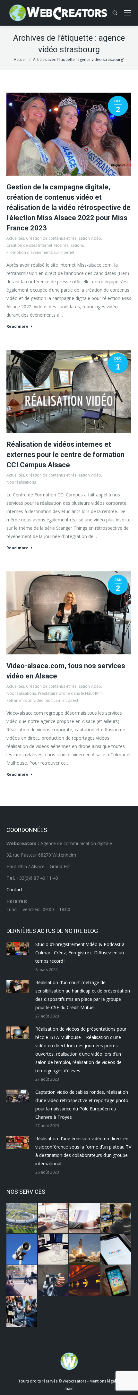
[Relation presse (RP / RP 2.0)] (22, 1312)
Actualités (15, 238)
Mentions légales (105, 1381)
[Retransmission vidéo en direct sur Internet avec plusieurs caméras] (116, 1218)
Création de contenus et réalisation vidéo (63, 238)
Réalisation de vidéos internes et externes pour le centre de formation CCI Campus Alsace (65, 454)
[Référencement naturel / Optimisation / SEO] (116, 1249)
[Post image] (17, 948)
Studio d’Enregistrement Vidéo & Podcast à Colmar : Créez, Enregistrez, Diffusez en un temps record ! (80, 952)
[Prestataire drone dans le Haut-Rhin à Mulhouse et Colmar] (22, 1218)
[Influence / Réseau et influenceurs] (53, 1281)
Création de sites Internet (29, 245)
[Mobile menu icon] (128, 13)
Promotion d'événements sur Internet (40, 252)
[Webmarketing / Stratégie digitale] (84, 1281)
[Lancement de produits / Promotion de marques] (84, 1249)
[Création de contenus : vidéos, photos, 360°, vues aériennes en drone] (22, 1281)
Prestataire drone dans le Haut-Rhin (70, 693)
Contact (14, 889)
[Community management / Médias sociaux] (116, 1281)
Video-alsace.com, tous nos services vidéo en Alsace (65, 671)
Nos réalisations (69, 245)
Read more (17, 326)
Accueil (20, 59)
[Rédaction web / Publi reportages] (53, 1249)
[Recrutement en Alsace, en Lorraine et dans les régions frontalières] (84, 1218)
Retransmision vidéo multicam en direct (42, 700)
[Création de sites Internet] (53, 1218)
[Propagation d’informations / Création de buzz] (22, 1249)
